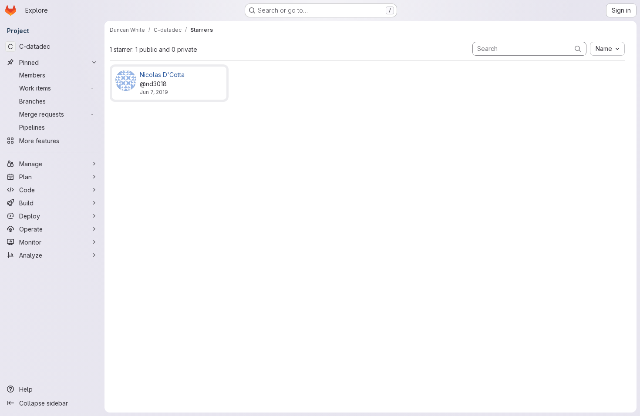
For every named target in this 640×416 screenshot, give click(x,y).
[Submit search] (578, 48)
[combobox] (607, 49)
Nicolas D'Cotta (162, 74)
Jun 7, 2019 (154, 92)
